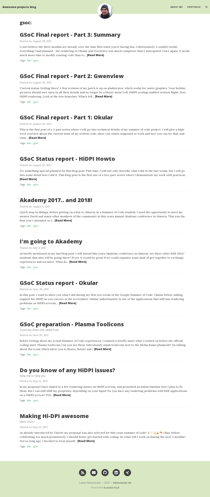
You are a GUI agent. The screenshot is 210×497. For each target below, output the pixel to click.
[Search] (205, 7)
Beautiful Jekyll (111, 487)
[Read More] (95, 55)
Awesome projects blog (19, 7)
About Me (176, 7)
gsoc (35, 60)
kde (29, 60)
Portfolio (194, 7)
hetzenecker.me (122, 482)
